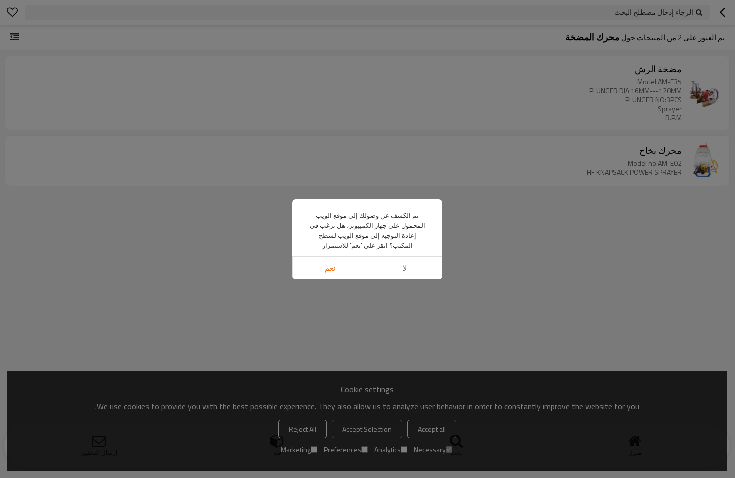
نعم (330, 268)
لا (405, 268)
